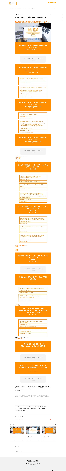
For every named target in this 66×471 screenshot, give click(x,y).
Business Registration (19, 404)
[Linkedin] (62, 19)
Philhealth (20, 408)
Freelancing (25, 410)
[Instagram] (62, 17)
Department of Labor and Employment (32, 406)
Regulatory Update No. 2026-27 (48, 437)
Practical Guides (18, 8)
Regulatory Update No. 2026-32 (32, 437)
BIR (40, 406)
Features (24, 8)
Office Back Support (45, 406)
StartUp (24, 408)
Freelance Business (19, 410)
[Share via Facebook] (15, 416)
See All (55, 424)
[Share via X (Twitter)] (17, 416)
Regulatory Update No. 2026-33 (16, 437)
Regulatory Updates (31, 8)
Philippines (32, 404)
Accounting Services (27, 402)
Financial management (41, 408)
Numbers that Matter (35, 402)
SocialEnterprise (33, 408)
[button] (54, 8)
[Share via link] (22, 416)
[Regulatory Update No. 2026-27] (49, 430)
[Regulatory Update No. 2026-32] (33, 430)
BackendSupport (26, 404)
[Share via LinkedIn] (20, 416)
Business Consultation (19, 402)
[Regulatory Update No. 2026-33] (17, 430)
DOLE (28, 408)
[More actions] (50, 14)
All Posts (11, 8)
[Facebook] (62, 14)
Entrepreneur (42, 402)
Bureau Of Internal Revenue (20, 406)
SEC (16, 408)
